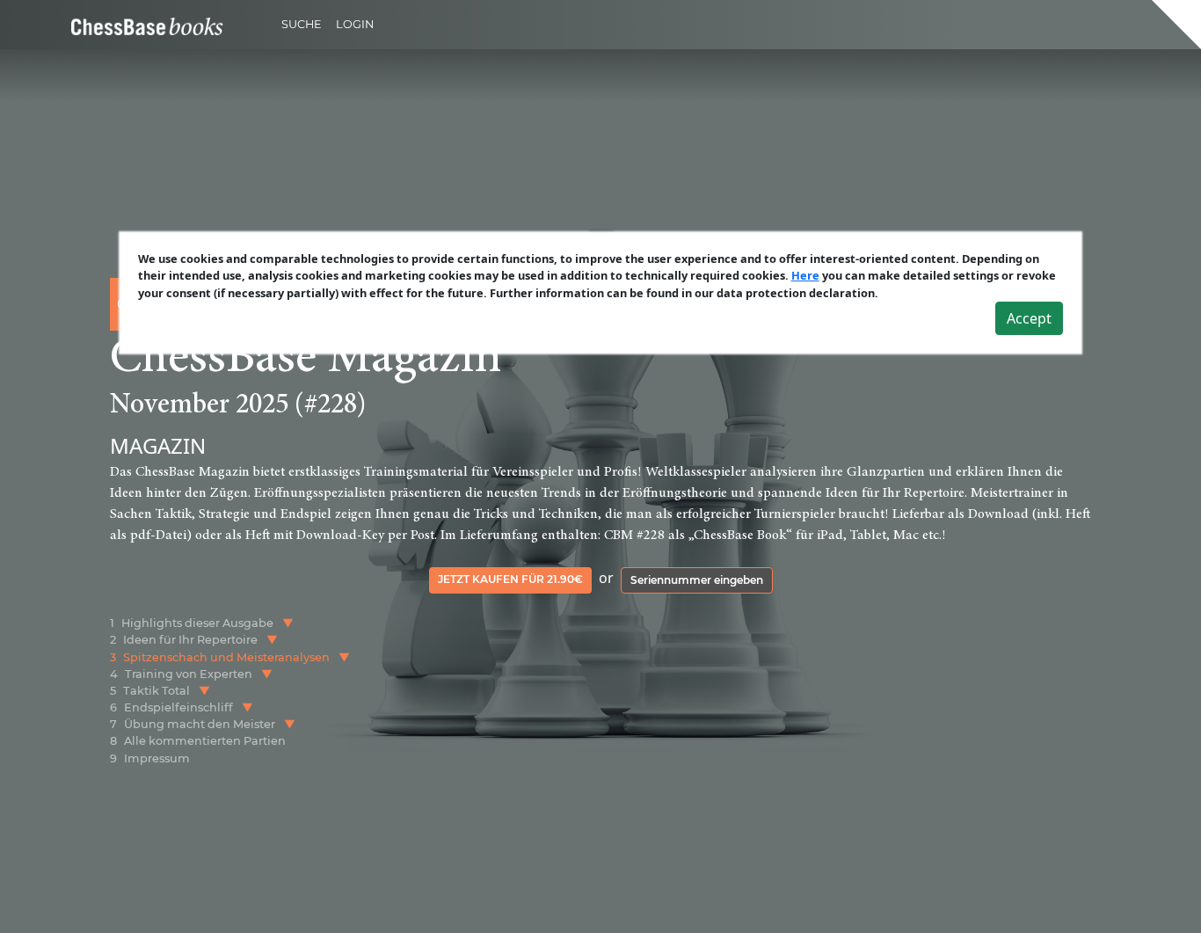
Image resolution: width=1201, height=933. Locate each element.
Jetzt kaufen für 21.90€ (510, 579)
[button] (288, 623)
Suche (301, 24)
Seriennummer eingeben (696, 580)
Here (805, 275)
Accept (1029, 318)
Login (355, 24)
